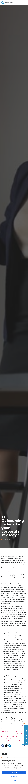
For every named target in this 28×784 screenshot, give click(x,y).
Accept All (14, 772)
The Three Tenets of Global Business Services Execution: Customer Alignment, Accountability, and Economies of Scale (12, 739)
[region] (14, 771)
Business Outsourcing (8, 757)
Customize (14, 776)
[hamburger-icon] (25, 2)
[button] (2, 745)
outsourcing (5, 571)
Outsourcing (17, 757)
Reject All (14, 780)
